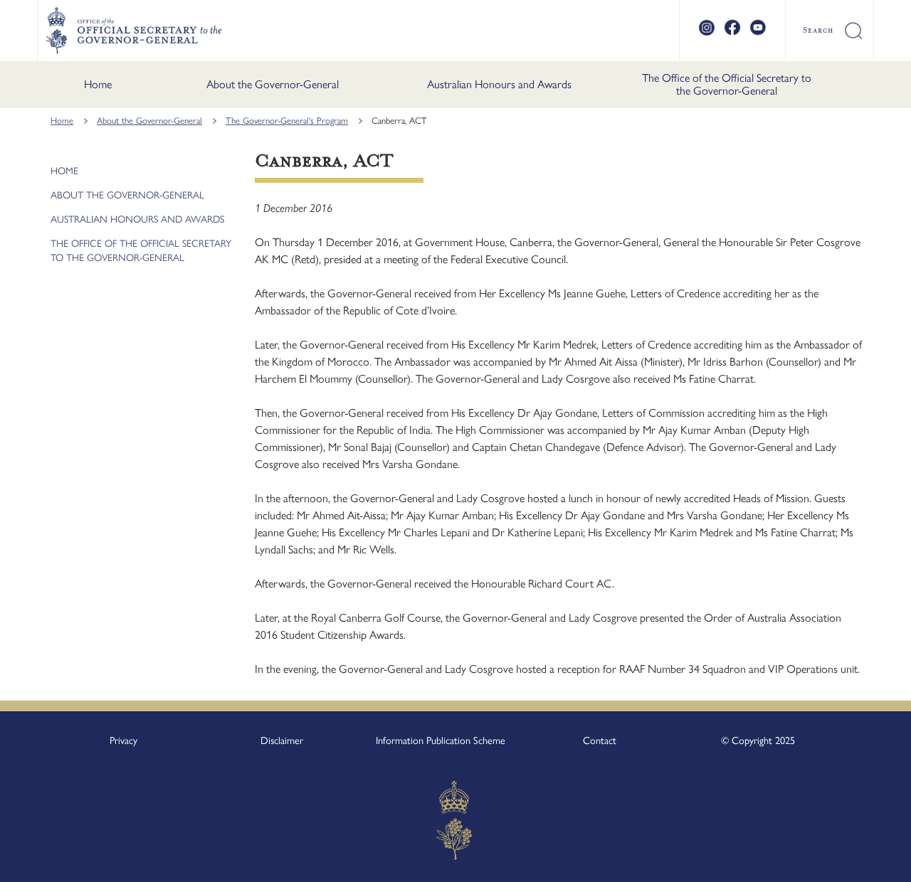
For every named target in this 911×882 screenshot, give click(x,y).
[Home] (133, 30)
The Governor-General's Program (287, 120)
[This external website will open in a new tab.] (706, 33)
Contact (599, 740)
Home (98, 84)
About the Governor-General (272, 84)
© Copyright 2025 (758, 740)
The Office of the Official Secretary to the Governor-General (726, 84)
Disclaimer (281, 740)
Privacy (123, 740)
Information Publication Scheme (440, 740)
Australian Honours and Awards (499, 84)
